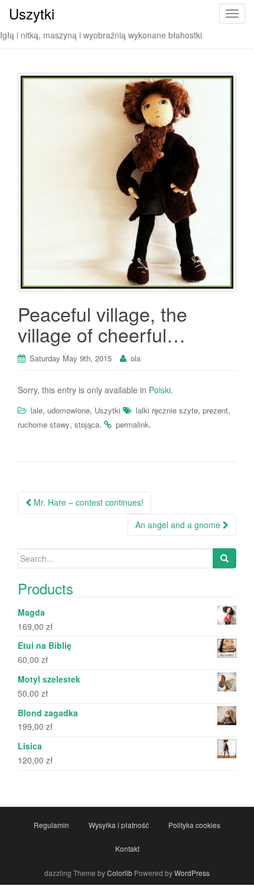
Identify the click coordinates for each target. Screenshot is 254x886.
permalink (132, 424)
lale (37, 410)
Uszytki (108, 410)
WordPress (192, 873)
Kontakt (127, 848)
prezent (215, 410)
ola (136, 358)
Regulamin (51, 825)
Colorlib (119, 873)
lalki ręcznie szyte (167, 410)
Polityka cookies (194, 825)
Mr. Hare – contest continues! (87, 502)
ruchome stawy (44, 424)
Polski (160, 390)
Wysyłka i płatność (119, 825)
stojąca (86, 424)
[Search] (224, 558)
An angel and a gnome (179, 525)
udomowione (68, 410)
